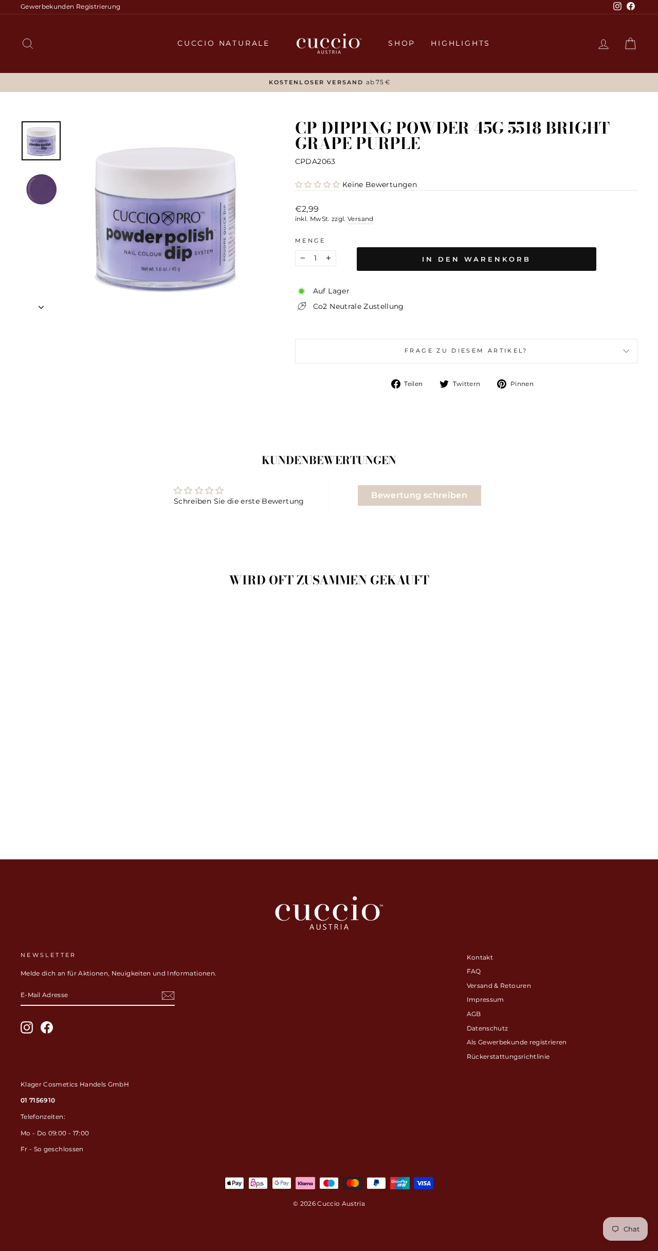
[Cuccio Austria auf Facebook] (47, 1027)
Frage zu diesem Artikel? (466, 350)
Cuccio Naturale (223, 43)
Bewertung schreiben (419, 495)
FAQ (474, 971)
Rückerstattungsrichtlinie (508, 1056)
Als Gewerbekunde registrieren (517, 1042)
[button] (317, 184)
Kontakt (480, 957)
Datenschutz (487, 1028)
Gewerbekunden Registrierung (70, 6)
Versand (360, 219)
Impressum (485, 999)
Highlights (460, 43)
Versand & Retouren (499, 985)
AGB (474, 1014)
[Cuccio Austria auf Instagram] (27, 1027)
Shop (401, 43)
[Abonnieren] (168, 995)
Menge (310, 240)
